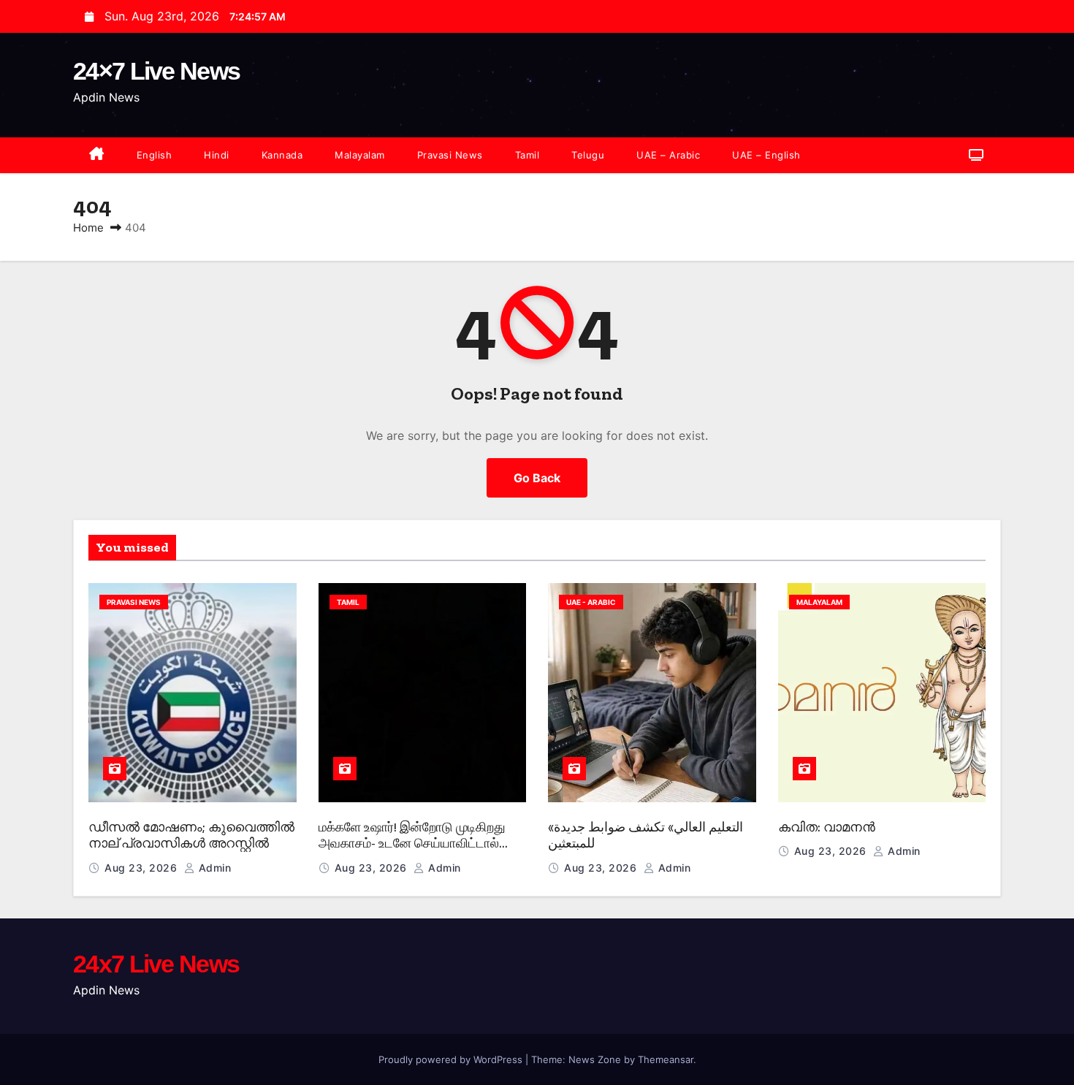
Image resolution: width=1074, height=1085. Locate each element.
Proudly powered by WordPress (451, 1059)
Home (88, 228)
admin (213, 867)
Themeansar (665, 1059)
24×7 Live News (156, 71)
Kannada (282, 155)
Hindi (216, 155)
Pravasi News (450, 155)
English (154, 155)
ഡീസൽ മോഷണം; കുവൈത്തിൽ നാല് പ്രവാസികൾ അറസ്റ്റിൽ (191, 835)
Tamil (527, 155)
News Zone (594, 1059)
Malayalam (360, 155)
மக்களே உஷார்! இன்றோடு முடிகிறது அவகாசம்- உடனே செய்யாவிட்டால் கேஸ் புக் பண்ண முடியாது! (412, 843)
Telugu (587, 155)
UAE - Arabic (591, 602)
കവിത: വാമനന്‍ (826, 827)
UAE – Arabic (668, 155)
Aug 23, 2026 (142, 867)
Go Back (537, 478)
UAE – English (766, 155)
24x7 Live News (156, 964)
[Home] (97, 155)
